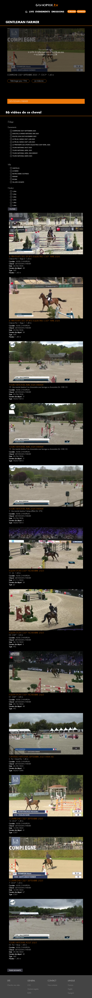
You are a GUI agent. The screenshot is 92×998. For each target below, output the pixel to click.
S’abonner (72, 11)
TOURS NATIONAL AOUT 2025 (23, 942)
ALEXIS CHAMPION (23, 261)
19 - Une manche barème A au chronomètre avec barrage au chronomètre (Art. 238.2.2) (38, 387)
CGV (29, 985)
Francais (70, 985)
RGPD (29, 993)
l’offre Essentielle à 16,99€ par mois (50, 52)
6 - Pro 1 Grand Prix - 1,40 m (18, 759)
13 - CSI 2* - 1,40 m (16, 821)
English (70, 989)
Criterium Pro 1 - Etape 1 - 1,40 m (20, 323)
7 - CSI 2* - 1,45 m (15, 883)
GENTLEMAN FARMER (23, 264)
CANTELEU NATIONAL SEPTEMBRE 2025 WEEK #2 (31, 756)
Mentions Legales (33, 989)
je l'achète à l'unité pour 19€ (46, 54)
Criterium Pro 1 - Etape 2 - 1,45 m (20, 259)
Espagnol (71, 993)
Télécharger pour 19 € (18, 81)
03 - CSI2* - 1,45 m (16, 635)
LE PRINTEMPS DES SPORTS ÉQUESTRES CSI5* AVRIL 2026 (34, 256)
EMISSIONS (57, 11)
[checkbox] (23, 131)
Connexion (81, 11)
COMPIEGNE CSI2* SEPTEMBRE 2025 (26, 818)
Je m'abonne (39, 81)
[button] (12, 209)
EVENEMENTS (42, 11)
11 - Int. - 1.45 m (15, 573)
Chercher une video (13, 985)
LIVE (31, 11)
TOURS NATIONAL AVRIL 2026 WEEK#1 (26, 385)
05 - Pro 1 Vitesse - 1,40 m (18, 945)
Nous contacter (52, 985)
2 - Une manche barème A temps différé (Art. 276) (25, 511)
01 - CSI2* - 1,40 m (16, 697)
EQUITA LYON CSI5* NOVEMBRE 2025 (26, 570)
